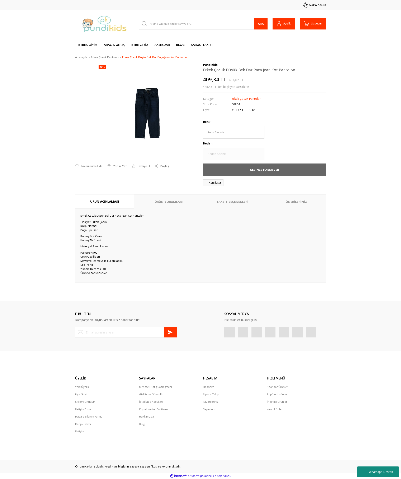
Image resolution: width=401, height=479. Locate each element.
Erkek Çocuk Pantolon (246, 99)
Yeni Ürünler (275, 409)
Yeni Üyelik (82, 387)
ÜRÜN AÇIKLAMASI (104, 201)
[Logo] (104, 23)
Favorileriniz (210, 402)
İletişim (79, 431)
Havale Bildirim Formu (89, 416)
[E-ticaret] (200, 476)
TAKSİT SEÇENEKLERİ (232, 201)
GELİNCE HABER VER (264, 170)
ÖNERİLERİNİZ (296, 201)
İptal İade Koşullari (151, 402)
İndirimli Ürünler (277, 402)
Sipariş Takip (211, 394)
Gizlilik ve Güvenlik (151, 394)
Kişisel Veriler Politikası (153, 409)
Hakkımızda (146, 416)
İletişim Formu (84, 409)
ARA (261, 24)
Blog (142, 424)
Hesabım (208, 387)
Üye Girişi (81, 394)
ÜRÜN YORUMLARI (169, 201)
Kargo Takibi (83, 424)
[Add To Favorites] (89, 166)
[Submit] (170, 332)
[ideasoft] (178, 476)
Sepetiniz (209, 409)
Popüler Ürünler (277, 394)
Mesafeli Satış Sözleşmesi (155, 387)
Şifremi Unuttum (85, 402)
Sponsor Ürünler (277, 387)
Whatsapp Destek (381, 472)
